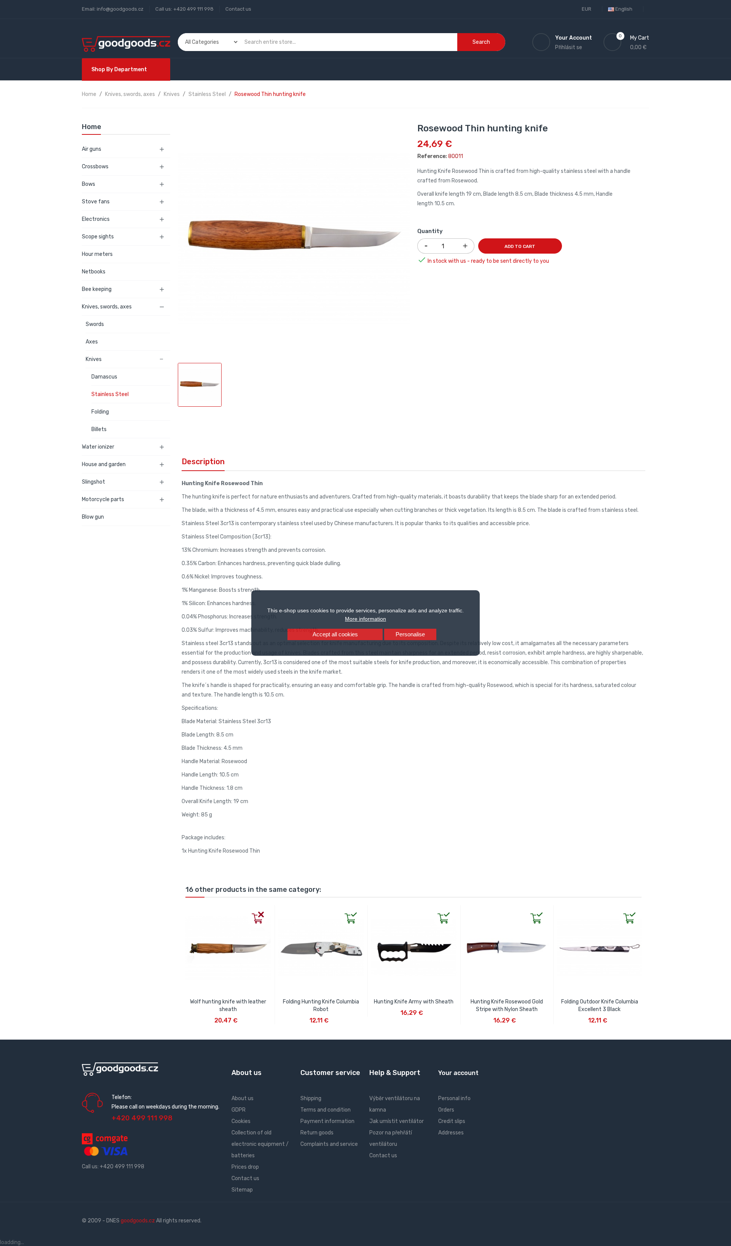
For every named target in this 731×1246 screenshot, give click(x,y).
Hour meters (97, 254)
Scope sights (98, 236)
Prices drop (245, 1167)
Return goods (317, 1132)
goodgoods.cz (138, 1220)
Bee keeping (97, 289)
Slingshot (93, 482)
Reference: (432, 156)
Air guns (91, 149)
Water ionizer (98, 447)
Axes (92, 342)
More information (365, 619)
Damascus (104, 377)
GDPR (238, 1110)
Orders (446, 1110)
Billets (99, 429)
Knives (94, 359)
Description (203, 461)
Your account (458, 1073)
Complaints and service (329, 1144)
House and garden (104, 464)
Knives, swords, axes (107, 307)
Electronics (96, 219)
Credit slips (451, 1121)
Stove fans (96, 201)
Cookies (241, 1121)
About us (242, 1098)
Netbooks (93, 271)
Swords (95, 324)
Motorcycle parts (103, 499)
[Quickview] (191, 911)
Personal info (454, 1098)
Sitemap (242, 1190)
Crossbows (95, 166)
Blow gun (93, 517)
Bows (88, 184)
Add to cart (519, 246)
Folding (100, 412)
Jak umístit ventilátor (396, 1121)
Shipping (310, 1098)
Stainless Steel (110, 394)
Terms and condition (325, 1110)
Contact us (238, 9)
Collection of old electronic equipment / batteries (260, 1144)
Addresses (451, 1132)
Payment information (327, 1121)
